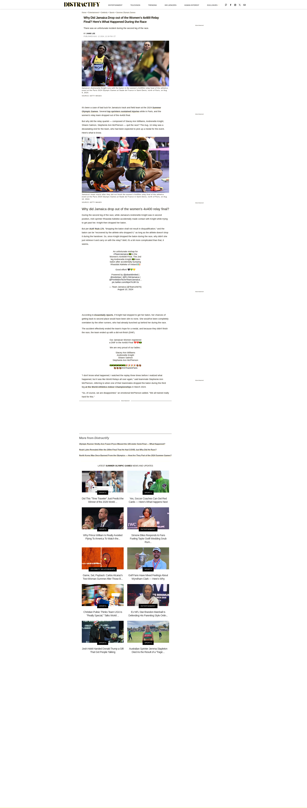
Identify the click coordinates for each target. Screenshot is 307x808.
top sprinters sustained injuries (123, 111)
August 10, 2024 (125, 289)
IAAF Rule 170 (96, 229)
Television (135, 5)
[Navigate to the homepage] (82, 4)
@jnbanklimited (130, 274)
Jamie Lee (90, 33)
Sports (111, 12)
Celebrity (104, 12)
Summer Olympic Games (125, 12)
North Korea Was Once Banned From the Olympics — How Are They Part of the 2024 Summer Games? (125, 455)
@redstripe (115, 277)
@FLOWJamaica (131, 277)
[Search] (226, 4)
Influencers (170, 5)
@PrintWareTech (117, 279)
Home (84, 12)
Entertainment (115, 5)
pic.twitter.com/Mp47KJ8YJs (125, 282)
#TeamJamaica (121, 254)
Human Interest (191, 5)
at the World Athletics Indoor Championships (108, 387)
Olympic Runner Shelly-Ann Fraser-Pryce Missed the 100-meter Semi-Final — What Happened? (122, 444)
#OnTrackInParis (129, 368)
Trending (152, 5)
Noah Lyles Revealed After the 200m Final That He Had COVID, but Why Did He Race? (118, 450)
